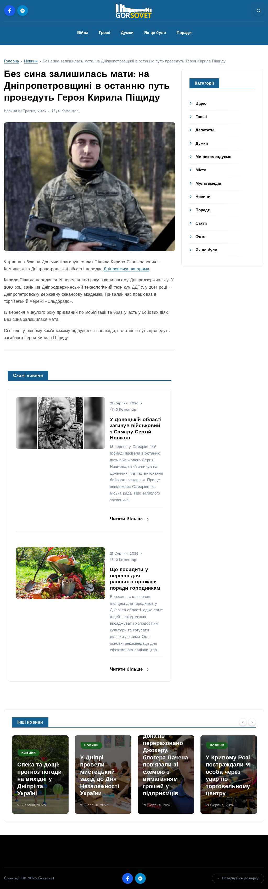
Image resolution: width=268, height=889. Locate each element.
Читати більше (127, 519)
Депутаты (205, 130)
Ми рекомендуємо (213, 157)
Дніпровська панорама (126, 269)
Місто (201, 170)
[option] (40, 774)
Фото (201, 237)
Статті (201, 224)
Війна (82, 33)
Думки (127, 33)
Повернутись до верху (240, 878)
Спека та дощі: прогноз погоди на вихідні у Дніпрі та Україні (39, 779)
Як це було (155, 33)
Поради (184, 33)
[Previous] (243, 722)
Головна (11, 61)
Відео (201, 104)
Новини (31, 61)
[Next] (252, 722)
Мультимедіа (208, 184)
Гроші (104, 33)
